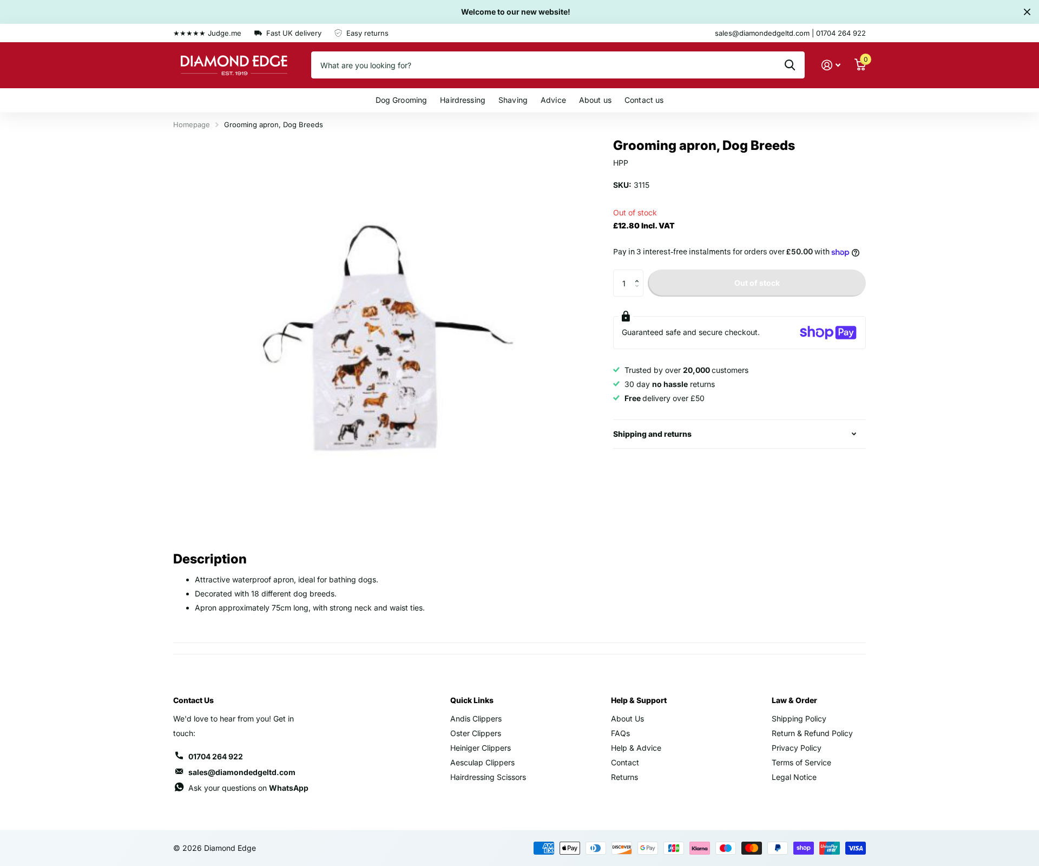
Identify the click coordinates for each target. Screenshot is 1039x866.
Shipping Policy (799, 718)
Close (1027, 12)
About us (595, 99)
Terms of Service (801, 762)
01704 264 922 (215, 756)
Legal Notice (794, 777)
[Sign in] (831, 65)
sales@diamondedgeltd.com (241, 772)
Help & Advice (636, 747)
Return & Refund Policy (812, 733)
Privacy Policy (796, 747)
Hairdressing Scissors (488, 777)
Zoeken (790, 64)
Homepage (191, 124)
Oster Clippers (475, 733)
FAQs (620, 733)
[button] (639, 273)
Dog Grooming (402, 99)
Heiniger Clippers (480, 747)
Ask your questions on (248, 787)
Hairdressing (462, 99)
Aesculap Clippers (482, 762)
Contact (625, 762)
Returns (624, 777)
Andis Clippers (476, 718)
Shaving (513, 99)
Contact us (643, 99)
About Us (627, 718)
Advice (553, 99)
